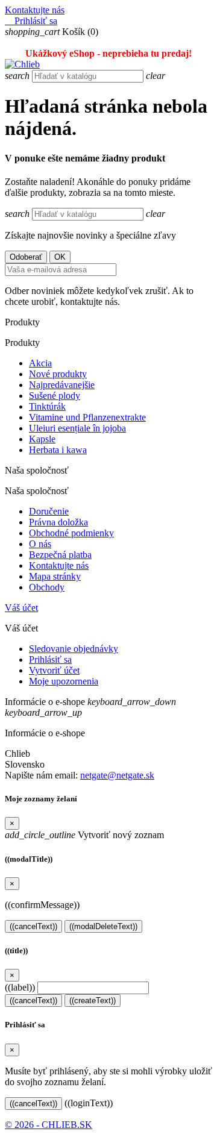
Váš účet (21, 608)
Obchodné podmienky (71, 533)
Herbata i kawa (58, 450)
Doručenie (49, 511)
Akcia (40, 363)
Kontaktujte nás (34, 10)
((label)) (20, 987)
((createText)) (92, 1000)
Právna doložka (58, 522)
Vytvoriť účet (54, 670)
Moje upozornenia (63, 681)
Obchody (46, 587)
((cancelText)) (33, 926)
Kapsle (42, 439)
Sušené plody (54, 395)
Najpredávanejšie (62, 385)
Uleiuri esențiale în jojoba (77, 428)
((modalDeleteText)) (103, 926)
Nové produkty (58, 374)
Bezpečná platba (60, 555)
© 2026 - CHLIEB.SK (48, 1125)
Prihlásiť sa (50, 659)
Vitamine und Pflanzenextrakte (87, 417)
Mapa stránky (55, 576)
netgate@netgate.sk (117, 775)
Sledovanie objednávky (73, 649)
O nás (40, 544)
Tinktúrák (47, 406)
